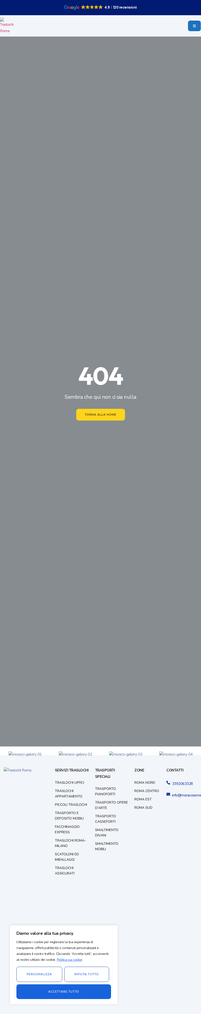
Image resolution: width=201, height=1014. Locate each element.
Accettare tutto (63, 992)
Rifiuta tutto (87, 974)
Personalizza (39, 974)
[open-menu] (194, 26)
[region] (64, 964)
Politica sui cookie (69, 959)
